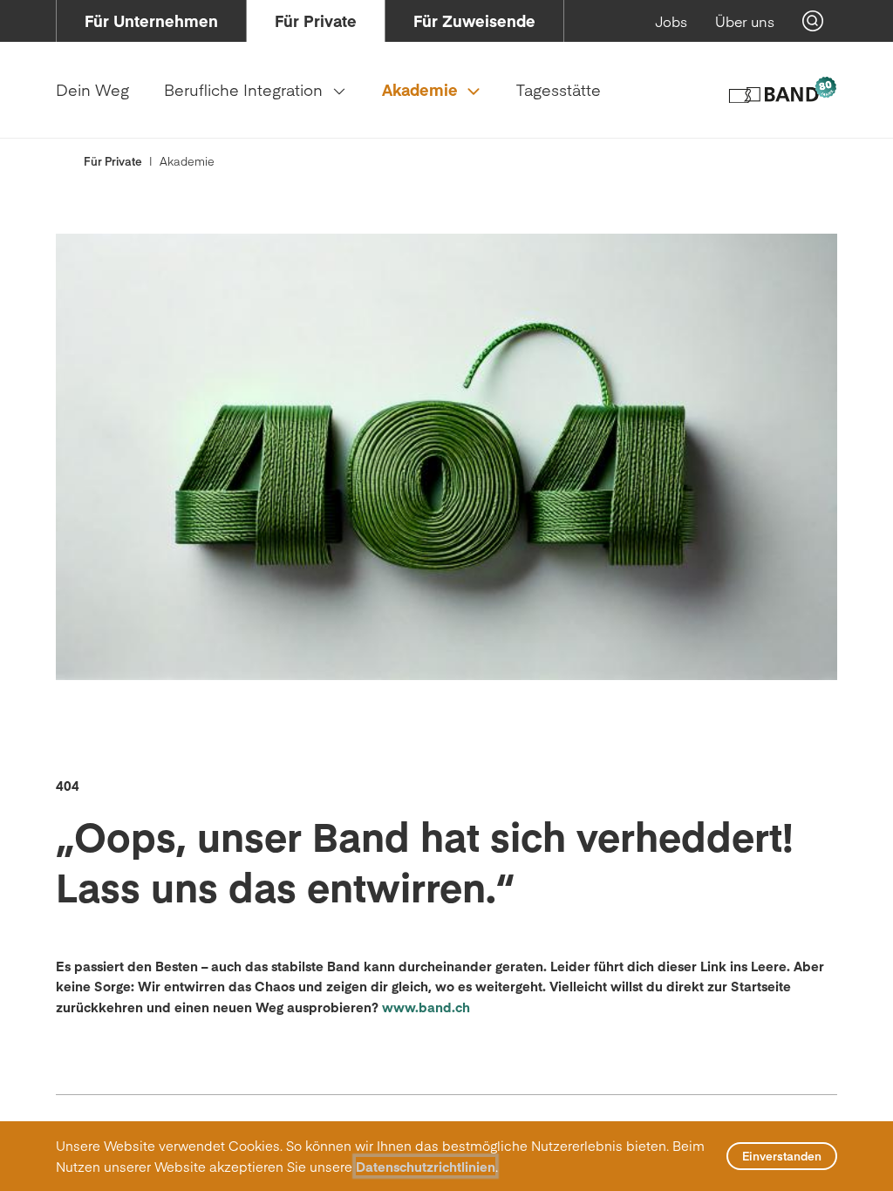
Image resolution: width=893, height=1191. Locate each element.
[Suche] (812, 21)
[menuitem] (151, 21)
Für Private (113, 161)
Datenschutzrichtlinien (425, 1166)
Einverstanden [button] (781, 1155)
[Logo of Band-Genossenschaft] (781, 90)
